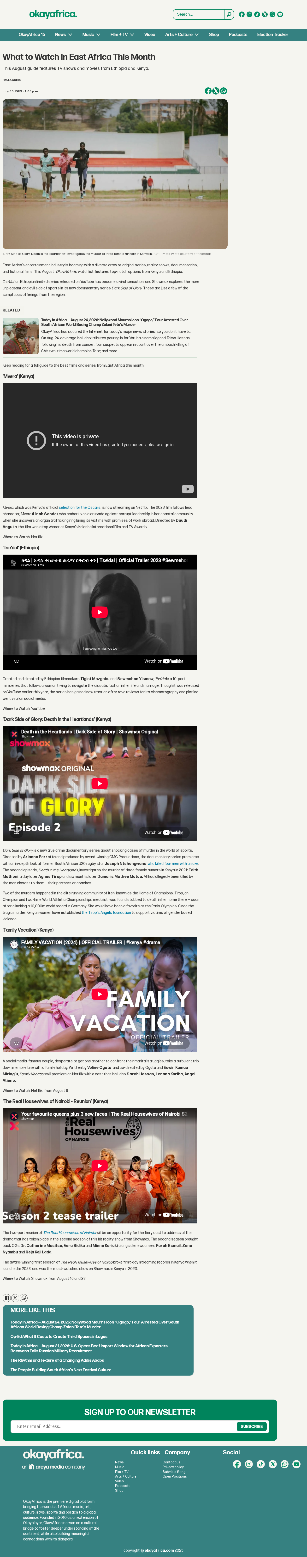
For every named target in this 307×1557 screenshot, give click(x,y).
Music (88, 34)
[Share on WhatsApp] (223, 91)
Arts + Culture (179, 34)
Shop (214, 34)
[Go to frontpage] (53, 14)
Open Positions (175, 1476)
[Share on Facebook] (208, 91)
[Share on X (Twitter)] (215, 91)
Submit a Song (174, 1472)
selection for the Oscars (79, 507)
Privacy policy (173, 1467)
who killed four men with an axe (173, 864)
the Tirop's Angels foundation (106, 912)
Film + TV (119, 34)
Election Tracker (272, 34)
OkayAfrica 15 (32, 34)
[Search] (229, 14)
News (60, 34)
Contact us (171, 1462)
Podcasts (238, 34)
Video (149, 34)
